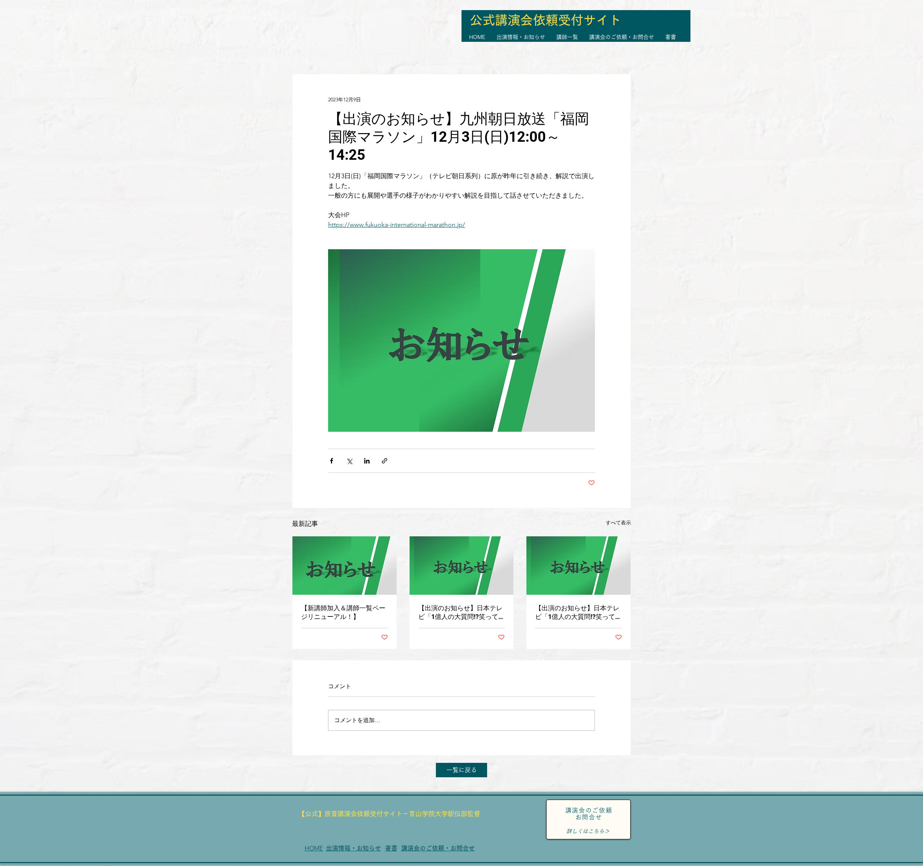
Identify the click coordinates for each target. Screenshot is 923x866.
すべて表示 (618, 522)
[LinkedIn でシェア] (366, 460)
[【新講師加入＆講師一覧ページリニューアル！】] (344, 565)
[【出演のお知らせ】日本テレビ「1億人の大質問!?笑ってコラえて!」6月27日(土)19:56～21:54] (578, 565)
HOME (314, 848)
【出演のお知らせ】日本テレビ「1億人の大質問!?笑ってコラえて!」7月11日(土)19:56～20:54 (461, 612)
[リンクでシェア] (384, 460)
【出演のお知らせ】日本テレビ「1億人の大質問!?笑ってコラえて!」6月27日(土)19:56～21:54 (578, 612)
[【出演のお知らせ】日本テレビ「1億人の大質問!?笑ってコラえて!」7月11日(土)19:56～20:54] (462, 565)
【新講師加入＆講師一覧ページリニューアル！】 (343, 612)
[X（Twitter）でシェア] (349, 460)
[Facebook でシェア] (331, 460)
